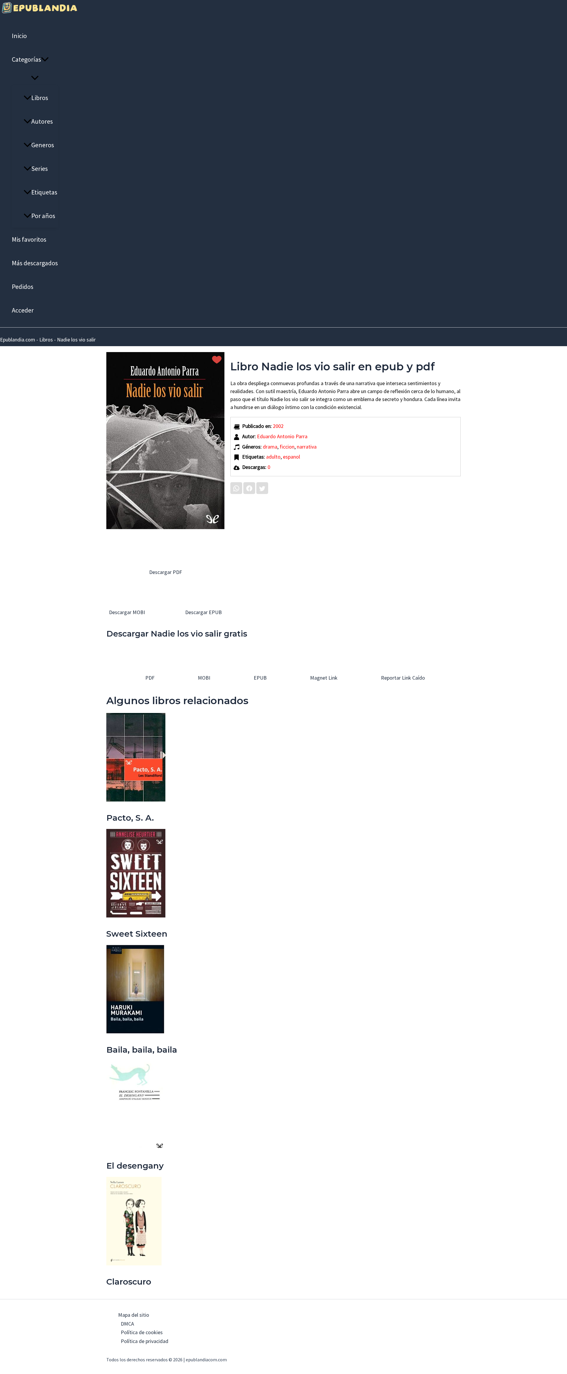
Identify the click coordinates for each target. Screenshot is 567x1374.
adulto (273, 456)
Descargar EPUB (203, 612)
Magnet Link (323, 677)
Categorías (26, 59)
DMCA (127, 1323)
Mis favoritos (29, 239)
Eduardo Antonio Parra (282, 436)
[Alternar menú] (35, 78)
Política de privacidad (144, 1341)
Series (39, 168)
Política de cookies (142, 1332)
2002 (278, 426)
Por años (43, 216)
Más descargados (35, 263)
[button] (45, 59)
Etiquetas (44, 192)
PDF (149, 677)
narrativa (307, 446)
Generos (42, 145)
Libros (39, 98)
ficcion (287, 446)
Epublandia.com (17, 339)
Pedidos (22, 286)
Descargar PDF (165, 572)
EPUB (259, 677)
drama (270, 446)
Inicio (19, 36)
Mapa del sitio (133, 1314)
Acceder (23, 310)
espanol (291, 456)
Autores (42, 121)
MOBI (203, 677)
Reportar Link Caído (402, 677)
